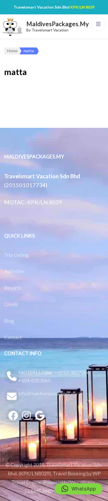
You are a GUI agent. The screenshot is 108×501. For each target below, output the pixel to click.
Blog (9, 321)
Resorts (12, 288)
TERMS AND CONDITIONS (55, 491)
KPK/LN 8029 (82, 7)
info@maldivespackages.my (48, 393)
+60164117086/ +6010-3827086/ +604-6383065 (54, 376)
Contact (13, 337)
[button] (78, 488)
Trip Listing (16, 255)
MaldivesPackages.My (57, 24)
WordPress (82, 482)
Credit (11, 304)
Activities (14, 271)
